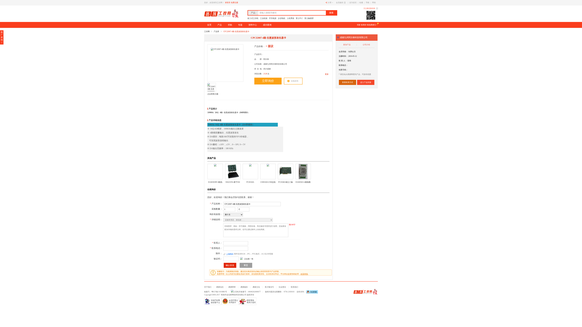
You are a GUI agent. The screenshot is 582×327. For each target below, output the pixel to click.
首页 (209, 25)
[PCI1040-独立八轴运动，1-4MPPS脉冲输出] (285, 171)
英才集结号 (269, 287)
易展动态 (220, 287)
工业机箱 (263, 18)
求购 (230, 25)
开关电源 (272, 18)
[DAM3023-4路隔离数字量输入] (303, 171)
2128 (265, 74)
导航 (367, 3)
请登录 (227, 3)
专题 (240, 25)
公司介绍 (366, 45)
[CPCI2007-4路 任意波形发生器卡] (225, 63)
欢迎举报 (304, 274)
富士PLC (299, 18)
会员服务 (339, 3)
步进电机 (281, 18)
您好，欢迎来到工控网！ (214, 3)
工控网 (207, 31)
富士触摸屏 (309, 18)
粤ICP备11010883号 (219, 292)
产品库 (216, 31)
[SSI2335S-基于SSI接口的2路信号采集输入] (233, 171)
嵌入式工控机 (253, 18)
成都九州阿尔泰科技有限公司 (354, 37)
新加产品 (347, 45)
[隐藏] (377, 8)
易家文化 (256, 287)
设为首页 (353, 3)
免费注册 (234, 3)
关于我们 (207, 287)
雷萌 (349, 61)
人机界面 (290, 18)
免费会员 (352, 52)
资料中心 (252, 25)
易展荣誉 (232, 287)
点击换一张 (248, 259)
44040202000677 (254, 292)
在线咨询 (294, 81)
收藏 (361, 3)
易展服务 (244, 287)
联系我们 (294, 287)
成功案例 (267, 25)
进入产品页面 (365, 82)
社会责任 (282, 287)
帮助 (374, 3)
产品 (253, 13)
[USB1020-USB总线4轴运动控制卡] (268, 171)
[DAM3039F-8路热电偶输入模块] (215, 171)
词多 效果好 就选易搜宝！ (367, 25)
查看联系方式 (347, 82)
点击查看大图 (212, 94)
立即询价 (268, 81)
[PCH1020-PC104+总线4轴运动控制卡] (250, 171)
